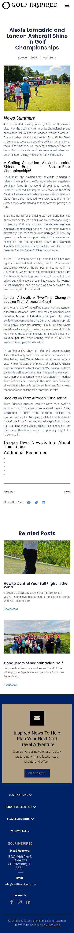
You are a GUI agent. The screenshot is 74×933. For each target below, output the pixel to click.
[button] (29, 502)
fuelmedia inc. (52, 925)
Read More (11, 609)
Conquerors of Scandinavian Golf (33, 663)
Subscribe (37, 773)
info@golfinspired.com (20, 884)
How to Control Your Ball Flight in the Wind (35, 585)
